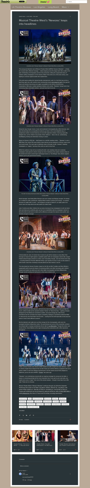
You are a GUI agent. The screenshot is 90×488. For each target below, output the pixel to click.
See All (76, 427)
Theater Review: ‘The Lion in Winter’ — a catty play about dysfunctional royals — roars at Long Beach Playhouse (22, 444)
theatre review (23, 398)
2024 (30, 398)
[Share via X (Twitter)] (23, 415)
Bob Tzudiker (40, 404)
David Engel (22, 404)
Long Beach (53, 7)
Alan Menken (62, 398)
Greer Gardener (47, 401)
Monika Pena (48, 398)
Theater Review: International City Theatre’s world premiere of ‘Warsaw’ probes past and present (67, 444)
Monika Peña (22, 401)
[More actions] (70, 16)
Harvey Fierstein (31, 404)
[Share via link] (30, 415)
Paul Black (55, 398)
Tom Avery (55, 401)
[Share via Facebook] (19, 415)
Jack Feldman (65, 404)
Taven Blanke (23, 407)
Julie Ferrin (30, 401)
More (64, 7)
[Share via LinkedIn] (26, 415)
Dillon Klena (63, 401)
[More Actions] (70, 474)
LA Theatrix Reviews (21, 7)
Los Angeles (39, 7)
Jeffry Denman (38, 401)
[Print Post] (33, 415)
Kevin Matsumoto (56, 404)
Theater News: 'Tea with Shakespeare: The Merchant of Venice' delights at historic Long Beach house (45, 444)
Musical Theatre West (38, 398)
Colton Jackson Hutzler (33, 407)
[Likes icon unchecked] (23, 480)
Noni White (47, 404)
